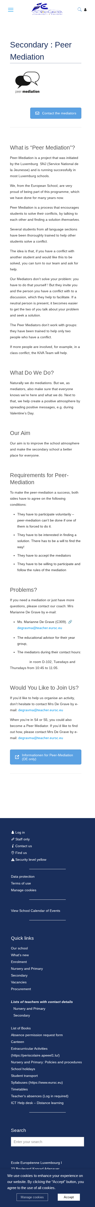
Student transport (24, 1076)
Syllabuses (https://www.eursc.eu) (37, 1082)
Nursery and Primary (27, 968)
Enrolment (19, 962)
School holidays (23, 1069)
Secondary (19, 975)
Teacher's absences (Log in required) (39, 1096)
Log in (19, 832)
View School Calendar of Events (35, 911)
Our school (19, 948)
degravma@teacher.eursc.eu (39, 628)
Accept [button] (69, 1197)
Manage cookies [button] (32, 1197)
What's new (20, 955)
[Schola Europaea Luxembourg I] (41, 14)
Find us (20, 853)
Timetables (19, 1089)
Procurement (21, 989)
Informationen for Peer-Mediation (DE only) (47, 757)
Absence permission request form (37, 1035)
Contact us (23, 846)
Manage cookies (23, 890)
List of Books (21, 1028)
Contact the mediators (59, 113)
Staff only (22, 839)
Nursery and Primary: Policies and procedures (46, 1062)
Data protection (23, 876)
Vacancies (19, 982)
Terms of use (21, 883)
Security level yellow (30, 859)
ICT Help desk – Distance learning (37, 1103)
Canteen (17, 1042)
